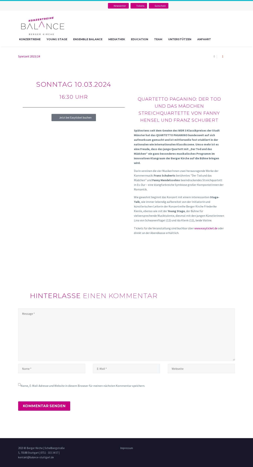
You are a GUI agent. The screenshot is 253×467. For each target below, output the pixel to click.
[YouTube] (233, 448)
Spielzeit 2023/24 (29, 56)
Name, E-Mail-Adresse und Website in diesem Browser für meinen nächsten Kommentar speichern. (83, 386)
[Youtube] (103, 6)
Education (139, 39)
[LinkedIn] (42, 269)
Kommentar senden (44, 406)
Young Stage (56, 39)
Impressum (126, 448)
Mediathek (116, 39)
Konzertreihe (30, 39)
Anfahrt (204, 39)
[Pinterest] (31, 269)
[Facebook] (20, 269)
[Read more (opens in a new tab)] (179, 160)
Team (158, 39)
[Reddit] (47, 269)
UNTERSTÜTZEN (179, 39)
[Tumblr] (36, 269)
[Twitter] (25, 269)
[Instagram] (97, 6)
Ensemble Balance (87, 39)
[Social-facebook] (91, 6)
